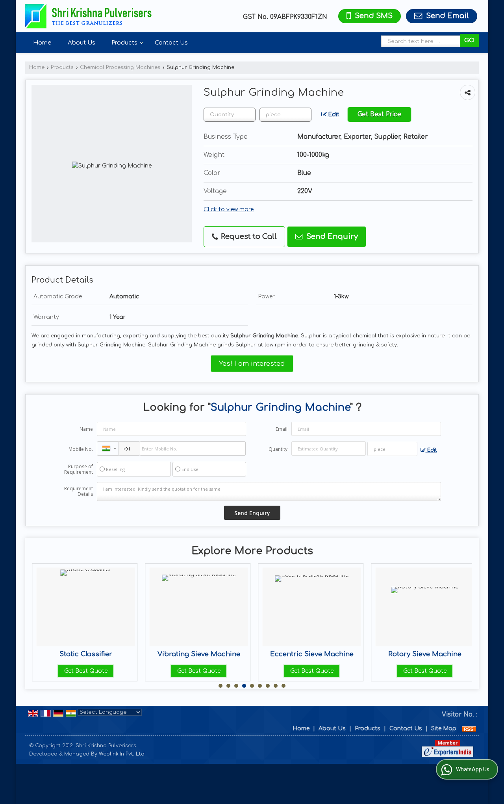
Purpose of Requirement (78, 469)
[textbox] (422, 41)
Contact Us (171, 42)
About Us (81, 42)
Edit (333, 114)
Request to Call (248, 236)
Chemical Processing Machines (120, 67)
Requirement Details (78, 491)
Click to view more (229, 209)
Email (281, 429)
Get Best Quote (108, 671)
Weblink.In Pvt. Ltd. (122, 754)
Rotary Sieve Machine (334, 654)
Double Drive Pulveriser (447, 654)
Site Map (443, 728)
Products (124, 42)
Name (86, 429)
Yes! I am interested (252, 363)
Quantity (278, 449)
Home (42, 42)
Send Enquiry (331, 236)
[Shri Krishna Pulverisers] (88, 16)
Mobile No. (81, 449)
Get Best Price (379, 114)
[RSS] (469, 728)
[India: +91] (108, 448)
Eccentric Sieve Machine (221, 654)
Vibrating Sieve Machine (108, 654)
